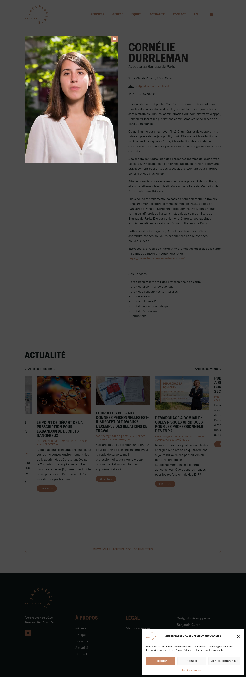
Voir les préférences (224, 661)
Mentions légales (191, 669)
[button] (238, 636)
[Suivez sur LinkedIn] (114, 39)
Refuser (191, 661)
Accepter (161, 661)
